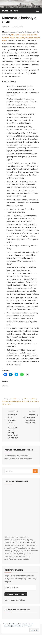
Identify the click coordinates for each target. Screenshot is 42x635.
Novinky (13, 399)
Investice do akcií (10, 11)
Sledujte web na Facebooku (17, 609)
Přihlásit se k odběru (16, 594)
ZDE (26, 559)
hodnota (5, 401)
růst (27, 401)
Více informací (27, 626)
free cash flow (31, 399)
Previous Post (13, 424)
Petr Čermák (18, 27)
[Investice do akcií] (21, 4)
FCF (25, 399)
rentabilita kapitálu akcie (17, 401)
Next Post (29, 417)
